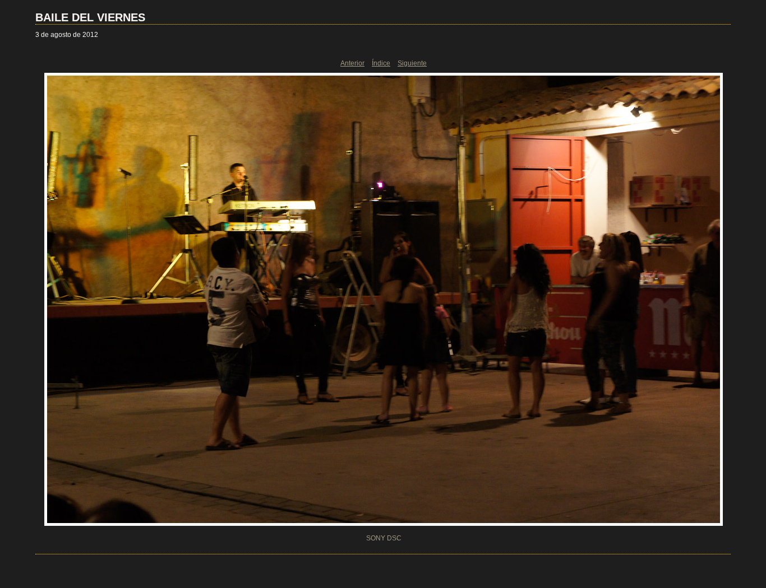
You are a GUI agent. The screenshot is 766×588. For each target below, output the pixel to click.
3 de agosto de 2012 (66, 35)
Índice (381, 63)
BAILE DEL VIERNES (90, 17)
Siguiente (412, 63)
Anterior (352, 63)
